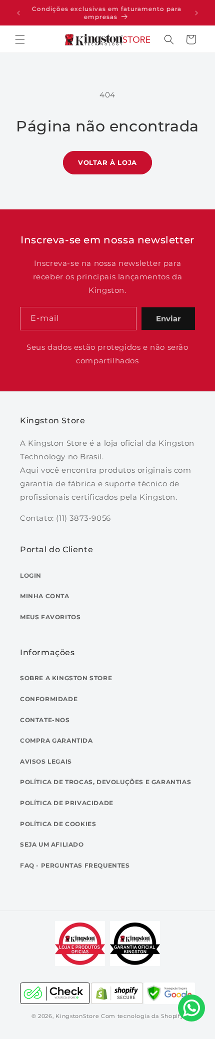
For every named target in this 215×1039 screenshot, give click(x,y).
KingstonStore (77, 1016)
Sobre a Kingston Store (66, 678)
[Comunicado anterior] (19, 13)
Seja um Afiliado (52, 844)
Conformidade (49, 699)
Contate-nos (45, 720)
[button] (20, 39)
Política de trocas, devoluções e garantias (105, 782)
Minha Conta (45, 596)
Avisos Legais (46, 761)
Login (31, 575)
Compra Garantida (56, 740)
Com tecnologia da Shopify (142, 1016)
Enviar (168, 318)
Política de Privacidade (67, 803)
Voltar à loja (107, 162)
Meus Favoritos (50, 617)
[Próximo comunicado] (197, 13)
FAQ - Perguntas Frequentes (75, 865)
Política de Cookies (58, 824)
